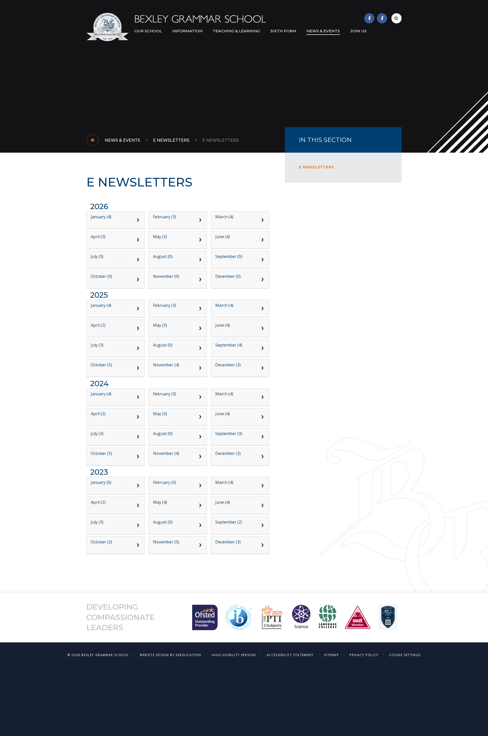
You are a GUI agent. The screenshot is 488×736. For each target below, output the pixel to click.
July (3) (97, 256)
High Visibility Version (234, 655)
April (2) (98, 325)
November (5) (166, 542)
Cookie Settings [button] (405, 655)
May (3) (160, 236)
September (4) (228, 345)
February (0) (164, 482)
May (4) (160, 502)
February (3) (164, 217)
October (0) (101, 276)
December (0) (228, 276)
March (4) (224, 217)
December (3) (228, 365)
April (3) (98, 236)
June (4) (222, 236)
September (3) (228, 433)
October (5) (101, 365)
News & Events (122, 140)
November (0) (166, 276)
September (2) (228, 522)
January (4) (101, 217)
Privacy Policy (363, 655)
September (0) (228, 256)
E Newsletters (171, 140)
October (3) (101, 542)
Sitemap (331, 655)
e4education (188, 655)
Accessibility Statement (290, 655)
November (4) (166, 365)
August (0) (163, 256)
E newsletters (220, 140)
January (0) (101, 482)
